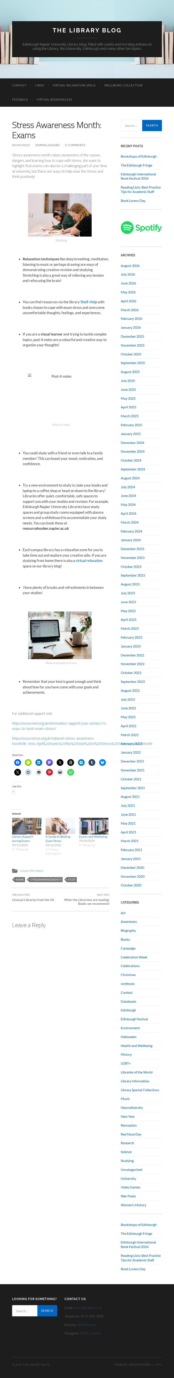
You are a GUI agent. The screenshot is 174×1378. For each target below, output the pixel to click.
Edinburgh (128, 1010)
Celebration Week (134, 957)
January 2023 (131, 646)
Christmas (128, 975)
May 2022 (128, 717)
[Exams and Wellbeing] (93, 826)
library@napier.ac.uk (88, 1307)
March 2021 (130, 841)
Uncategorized (131, 1169)
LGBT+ (126, 1063)
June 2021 (128, 814)
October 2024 (131, 460)
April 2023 (128, 619)
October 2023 (131, 566)
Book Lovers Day (133, 200)
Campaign (128, 948)
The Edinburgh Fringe (136, 165)
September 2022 (133, 681)
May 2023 (128, 611)
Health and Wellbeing (136, 1046)
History (126, 1054)
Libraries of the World (137, 1072)
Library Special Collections (140, 1090)
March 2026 (130, 310)
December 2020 (132, 867)
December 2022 (132, 655)
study (72, 880)
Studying (127, 1161)
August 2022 (130, 690)
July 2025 (128, 380)
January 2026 (131, 327)
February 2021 (131, 850)
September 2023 (133, 575)
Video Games (130, 1187)
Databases (128, 1001)
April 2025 (128, 407)
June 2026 (128, 283)
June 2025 (128, 389)
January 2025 (131, 434)
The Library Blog (87, 30)
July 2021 (128, 805)
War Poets (128, 1196)
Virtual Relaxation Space (74, 85)
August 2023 (130, 584)
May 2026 (128, 292)
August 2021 (130, 796)
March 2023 (130, 628)
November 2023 (133, 558)
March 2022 (130, 735)
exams (20, 880)
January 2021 (131, 859)
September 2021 (133, 788)
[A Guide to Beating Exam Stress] (60, 826)
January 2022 (131, 752)
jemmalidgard (47, 145)
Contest (127, 992)
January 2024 (131, 540)
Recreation (129, 1125)
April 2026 (128, 301)
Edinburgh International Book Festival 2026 (138, 176)
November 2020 (133, 876)
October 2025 (131, 354)
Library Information (32, 871)
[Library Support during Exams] (26, 826)
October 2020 (131, 885)
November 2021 (133, 770)
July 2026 (128, 274)
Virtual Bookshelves (54, 99)
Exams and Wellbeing (93, 836)
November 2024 (133, 451)
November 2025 (133, 345)
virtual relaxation (89, 560)
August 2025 (130, 372)
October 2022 (131, 673)
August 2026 (130, 265)
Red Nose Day (131, 1134)
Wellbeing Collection (123, 85)
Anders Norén (140, 1365)
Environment (130, 1028)
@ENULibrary (86, 1324)
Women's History (133, 1205)
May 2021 (128, 823)
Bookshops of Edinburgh (139, 156)
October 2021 (131, 779)
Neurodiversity (132, 1107)
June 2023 (128, 602)
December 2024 (132, 443)
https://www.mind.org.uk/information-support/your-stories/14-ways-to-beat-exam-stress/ (59, 726)
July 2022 (128, 699)
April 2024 (128, 513)
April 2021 (128, 832)
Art (123, 913)
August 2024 (130, 478)
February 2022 (131, 744)
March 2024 (130, 522)
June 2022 (128, 708)
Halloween (128, 1037)
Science (126, 1152)
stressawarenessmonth (46, 880)
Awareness (129, 921)
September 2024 (133, 469)
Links (39, 85)
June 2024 (128, 496)
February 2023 (131, 637)
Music (125, 1099)
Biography (128, 930)
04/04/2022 (21, 145)
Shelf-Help (88, 302)
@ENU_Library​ (90, 1333)
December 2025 (132, 336)
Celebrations (130, 966)
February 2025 (131, 425)
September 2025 (133, 363)
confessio (128, 984)
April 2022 (128, 726)
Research (127, 1143)
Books (125, 939)
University (128, 1178)
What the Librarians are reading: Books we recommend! (86, 899)
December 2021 (132, 761)
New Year (128, 1116)
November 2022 (133, 664)
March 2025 (130, 416)
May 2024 (128, 504)
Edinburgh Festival (134, 1019)
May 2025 (128, 398)
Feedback (20, 99)
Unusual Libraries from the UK (33, 897)
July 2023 (128, 593)
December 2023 (132, 549)
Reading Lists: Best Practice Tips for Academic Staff (141, 189)
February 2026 (131, 318)
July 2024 (128, 487)
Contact (19, 85)
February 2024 (131, 531)
